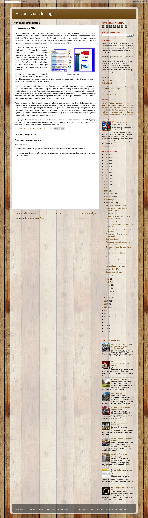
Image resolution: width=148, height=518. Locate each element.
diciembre (110, 193)
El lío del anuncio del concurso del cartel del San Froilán (121, 363)
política (119, 103)
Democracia (129, 103)
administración (123, 105)
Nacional (130, 108)
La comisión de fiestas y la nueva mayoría (121, 408)
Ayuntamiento (107, 108)
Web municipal (107, 80)
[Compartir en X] (59, 129)
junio (108, 282)
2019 (106, 176)
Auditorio (105, 112)
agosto (109, 276)
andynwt (107, 509)
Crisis (132, 105)
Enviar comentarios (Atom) (34, 218)
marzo (108, 291)
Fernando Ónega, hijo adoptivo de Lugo (119, 455)
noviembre (110, 197)
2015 (106, 188)
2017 (106, 182)
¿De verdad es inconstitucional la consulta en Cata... (118, 217)
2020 (106, 173)
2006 (106, 313)
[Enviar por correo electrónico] (55, 129)
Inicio (58, 213)
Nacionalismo (116, 114)
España (122, 110)
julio (107, 279)
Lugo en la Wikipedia (109, 94)
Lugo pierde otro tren (113, 260)
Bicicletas (130, 112)
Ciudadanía (125, 114)
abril (108, 288)
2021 (106, 170)
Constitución (106, 114)
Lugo (104, 103)
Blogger (129, 509)
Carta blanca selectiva (114, 272)
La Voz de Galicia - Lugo (111, 89)
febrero (109, 294)
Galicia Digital (107, 83)
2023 (106, 163)
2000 (106, 331)
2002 (106, 325)
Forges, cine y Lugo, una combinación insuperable (116, 253)
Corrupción (129, 110)
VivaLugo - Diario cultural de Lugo (114, 86)
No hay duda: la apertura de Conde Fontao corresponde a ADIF (122, 472)
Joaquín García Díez (110, 110)
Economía (114, 105)
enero (108, 297)
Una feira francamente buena (116, 263)
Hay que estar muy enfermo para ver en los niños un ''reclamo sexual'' (121, 346)
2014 (106, 191)
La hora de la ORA (112, 269)
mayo (108, 285)
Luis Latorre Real (121, 122)
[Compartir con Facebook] (61, 129)
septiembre (110, 203)
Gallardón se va (111, 221)
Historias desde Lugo (35, 13)
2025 (106, 157)
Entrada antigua (89, 213)
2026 (106, 154)
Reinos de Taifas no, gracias (116, 205)
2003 (106, 322)
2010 (106, 310)
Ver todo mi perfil (108, 146)
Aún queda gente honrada (115, 266)
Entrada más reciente (25, 213)
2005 (106, 316)
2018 (106, 179)
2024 (106, 160)
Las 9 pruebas (116, 393)
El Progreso (106, 91)
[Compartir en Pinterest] (63, 129)
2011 (106, 307)
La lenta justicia (111, 213)
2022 (106, 166)
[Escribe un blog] (57, 129)
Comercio (116, 108)
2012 (106, 304)
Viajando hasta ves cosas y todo (117, 257)
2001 (106, 328)
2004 (106, 319)
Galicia (123, 108)
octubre (109, 200)
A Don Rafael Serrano (119, 379)
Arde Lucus (106, 105)
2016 (106, 185)
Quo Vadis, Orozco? (113, 239)
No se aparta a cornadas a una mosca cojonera (117, 209)
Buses (131, 114)
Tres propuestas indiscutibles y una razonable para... (118, 243)
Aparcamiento (117, 112)
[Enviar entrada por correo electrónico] (50, 128)
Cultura (112, 103)
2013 (106, 301)
